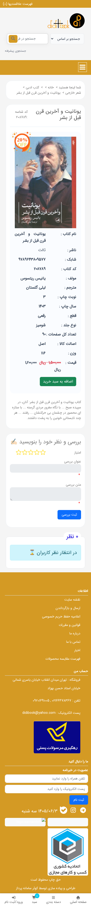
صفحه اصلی (78, 902)
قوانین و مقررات (69, 625)
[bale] (63, 810)
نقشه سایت (72, 599)
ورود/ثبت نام (14, 902)
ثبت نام (79, 799)
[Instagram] (73, 810)
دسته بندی (53, 902)
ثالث (42, 250)
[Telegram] (83, 810)
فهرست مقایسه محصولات (62, 658)
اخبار (77, 650)
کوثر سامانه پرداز (27, 888)
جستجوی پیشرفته (15, 51)
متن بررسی (73, 484)
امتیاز (77, 452)
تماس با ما (73, 642)
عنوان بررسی (72, 461)
